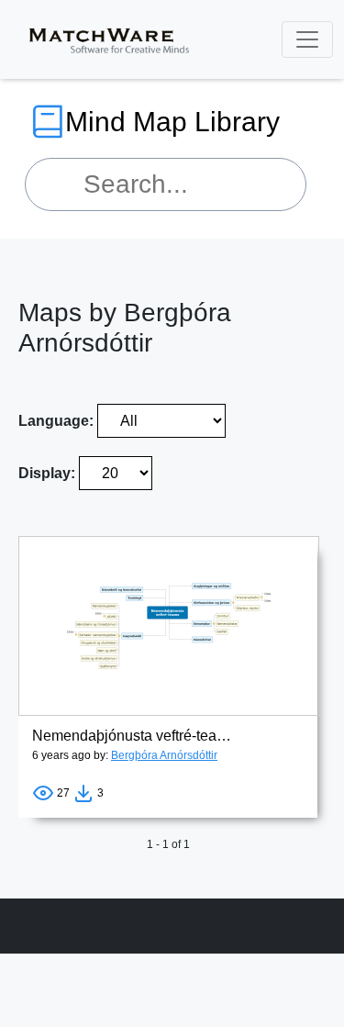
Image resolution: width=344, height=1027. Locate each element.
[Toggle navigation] (307, 39)
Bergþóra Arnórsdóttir (164, 755)
